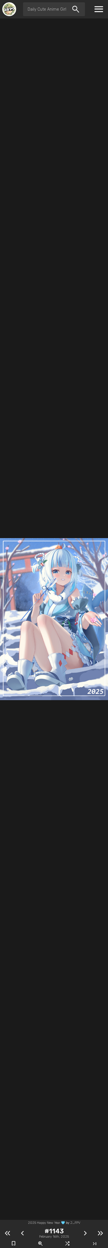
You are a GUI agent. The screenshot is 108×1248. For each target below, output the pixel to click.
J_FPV (75, 1223)
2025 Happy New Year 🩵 (46, 1223)
